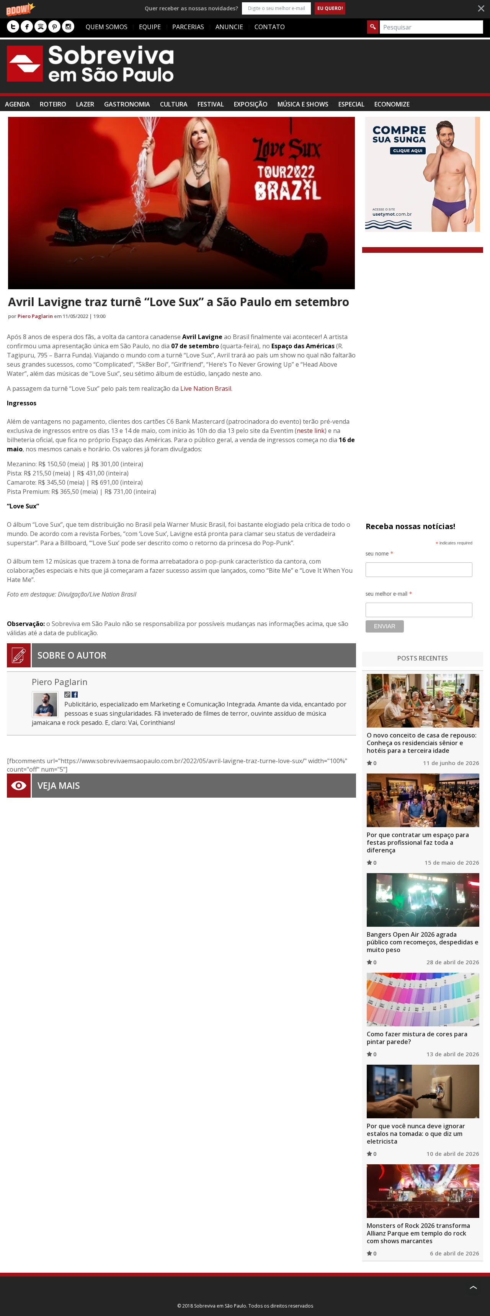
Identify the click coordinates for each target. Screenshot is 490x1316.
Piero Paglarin (35, 316)
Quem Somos (106, 27)
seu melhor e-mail (389, 595)
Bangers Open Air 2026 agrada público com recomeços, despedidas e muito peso (423, 942)
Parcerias (188, 27)
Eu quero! (330, 8)
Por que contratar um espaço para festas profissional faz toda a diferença (418, 842)
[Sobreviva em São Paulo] (90, 63)
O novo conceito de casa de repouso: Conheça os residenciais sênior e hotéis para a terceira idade (422, 743)
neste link (311, 430)
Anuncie (229, 27)
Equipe (150, 27)
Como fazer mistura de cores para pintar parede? (417, 1038)
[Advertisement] (343, 70)
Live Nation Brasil (205, 388)
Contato (270, 27)
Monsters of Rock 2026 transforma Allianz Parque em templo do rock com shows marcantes (418, 1233)
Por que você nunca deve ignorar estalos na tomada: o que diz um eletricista (416, 1134)
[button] (245, 8)
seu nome (380, 555)
